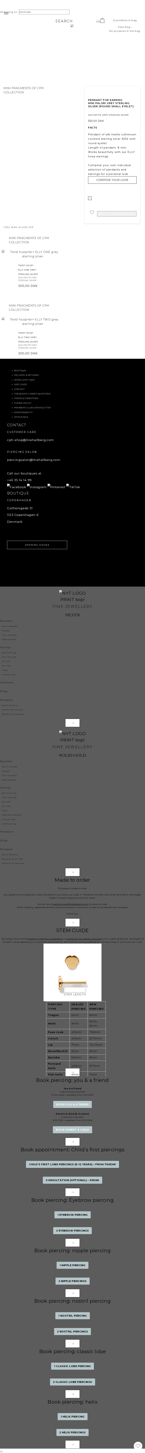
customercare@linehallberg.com (71, 904)
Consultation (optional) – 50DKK (72, 1180)
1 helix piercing (73, 1416)
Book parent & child (72, 1129)
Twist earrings (8, 674)
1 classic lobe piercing (72, 1366)
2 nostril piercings (72, 1331)
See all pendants (10, 705)
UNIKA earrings (9, 824)
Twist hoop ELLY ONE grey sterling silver (28, 269)
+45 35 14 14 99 (19, 480)
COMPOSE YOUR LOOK (112, 180)
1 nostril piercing (72, 1315)
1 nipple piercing (72, 1265)
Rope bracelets (9, 639)
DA (98, 21)
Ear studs (6, 666)
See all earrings (9, 652)
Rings (4, 691)
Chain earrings (9, 657)
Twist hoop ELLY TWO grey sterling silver (28, 337)
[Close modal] (1, 1451)
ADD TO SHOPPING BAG (116, 213)
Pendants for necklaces (13, 714)
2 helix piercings (72, 1432)
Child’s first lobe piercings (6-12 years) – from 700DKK (72, 1164)
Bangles (6, 630)
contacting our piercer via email (84, 938)
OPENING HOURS (37, 545)
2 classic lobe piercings (72, 1382)
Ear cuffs (6, 661)
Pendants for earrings (12, 710)
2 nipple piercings (73, 1281)
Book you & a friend (72, 1104)
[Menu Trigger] (6, 13)
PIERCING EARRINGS (12, 815)
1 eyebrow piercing (72, 1214)
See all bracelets (10, 626)
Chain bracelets (9, 635)
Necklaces (7, 682)
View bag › (125, 26)
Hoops (5, 670)
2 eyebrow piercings (72, 1230)
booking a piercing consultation (45, 938)
